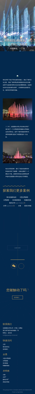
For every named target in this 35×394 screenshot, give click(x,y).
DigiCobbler (20, 392)
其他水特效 (6, 382)
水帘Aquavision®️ (9, 206)
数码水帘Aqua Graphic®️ (17, 203)
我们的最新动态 (11, 197)
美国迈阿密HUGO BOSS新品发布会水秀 (17, 235)
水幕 (19, 206)
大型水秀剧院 (24, 197)
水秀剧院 (6, 200)
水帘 (4, 377)
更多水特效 (27, 206)
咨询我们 (5, 349)
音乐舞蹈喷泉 (16, 200)
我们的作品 (6, 347)
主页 (4, 344)
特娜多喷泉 (27, 200)
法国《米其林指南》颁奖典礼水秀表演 (17, 225)
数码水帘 (6, 379)
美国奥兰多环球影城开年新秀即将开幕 (17, 215)
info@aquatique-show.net (10, 335)
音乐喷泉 (5, 363)
